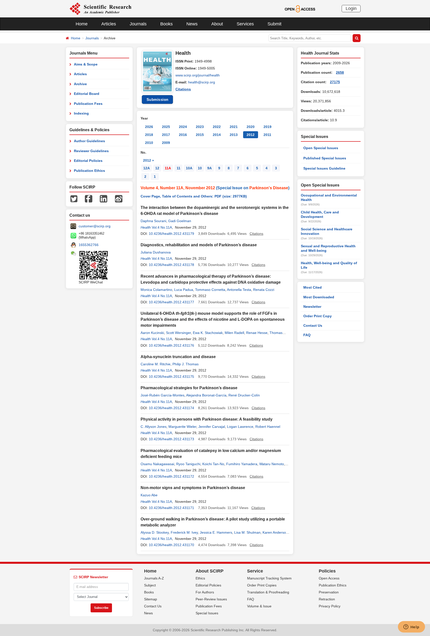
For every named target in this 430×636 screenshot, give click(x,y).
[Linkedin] (103, 198)
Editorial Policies (88, 161)
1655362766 (89, 245)
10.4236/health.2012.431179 (171, 234)
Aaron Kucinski (152, 333)
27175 (335, 82)
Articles (108, 23)
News (192, 23)
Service (255, 571)
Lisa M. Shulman (247, 532)
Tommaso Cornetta (210, 290)
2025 (166, 127)
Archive (80, 84)
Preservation (329, 592)
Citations (183, 89)
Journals (138, 23)
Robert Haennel (267, 427)
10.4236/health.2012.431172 (171, 476)
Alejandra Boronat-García (206, 395)
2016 (183, 135)
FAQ (307, 335)
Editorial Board (86, 94)
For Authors (205, 592)
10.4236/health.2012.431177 (171, 302)
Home (82, 23)
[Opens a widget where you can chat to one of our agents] (411, 627)
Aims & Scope (86, 64)
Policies (327, 571)
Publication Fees (88, 104)
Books (166, 23)
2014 (217, 135)
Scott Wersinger (178, 333)
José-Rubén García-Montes (162, 395)
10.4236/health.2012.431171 (171, 508)
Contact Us (312, 325)
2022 (217, 127)
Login (351, 8)
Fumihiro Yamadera (241, 464)
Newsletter (312, 307)
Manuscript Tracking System (269, 578)
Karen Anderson (275, 532)
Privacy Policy (329, 606)
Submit (274, 23)
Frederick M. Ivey (184, 532)
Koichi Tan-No (213, 464)
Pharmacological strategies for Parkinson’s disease (189, 388)
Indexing (81, 113)
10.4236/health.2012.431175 (171, 377)
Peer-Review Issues (211, 599)
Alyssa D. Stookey (155, 532)
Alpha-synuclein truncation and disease (178, 357)
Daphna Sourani (153, 221)
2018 (149, 135)
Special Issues (207, 613)
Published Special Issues (324, 158)
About (217, 23)
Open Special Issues (320, 148)
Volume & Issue (259, 606)
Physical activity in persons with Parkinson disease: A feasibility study (206, 419)
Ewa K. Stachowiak (208, 333)
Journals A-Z (154, 578)
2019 (267, 127)
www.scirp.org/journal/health (197, 75)
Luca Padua (183, 290)
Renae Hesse (257, 333)
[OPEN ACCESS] (300, 8)
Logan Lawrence (240, 427)
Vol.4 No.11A (162, 227)
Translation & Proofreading (268, 592)
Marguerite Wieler (182, 427)
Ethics (200, 578)
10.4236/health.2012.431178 (171, 265)
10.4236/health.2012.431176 (171, 345)
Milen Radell (234, 333)
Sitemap (150, 599)
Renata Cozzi (263, 290)
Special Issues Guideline (324, 168)
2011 (267, 135)
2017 (166, 135)
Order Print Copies (261, 585)
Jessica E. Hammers (216, 532)
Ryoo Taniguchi (188, 464)
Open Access (329, 578)
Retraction (327, 599)
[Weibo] (118, 198)
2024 (183, 127)
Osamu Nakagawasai (157, 464)
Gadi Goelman (179, 221)
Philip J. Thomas (185, 364)
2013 (234, 135)
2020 (251, 127)
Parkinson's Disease (268, 188)
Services (245, 23)
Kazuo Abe (149, 495)
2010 (149, 143)
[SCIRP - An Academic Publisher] (100, 8)
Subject (150, 585)
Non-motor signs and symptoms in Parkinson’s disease (193, 488)
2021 (234, 127)
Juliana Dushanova (156, 252)
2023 (200, 127)
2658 (340, 72)
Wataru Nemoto (271, 464)
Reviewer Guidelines (91, 151)
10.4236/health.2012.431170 (171, 545)
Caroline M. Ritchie (155, 364)
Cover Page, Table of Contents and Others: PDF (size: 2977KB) (194, 196)
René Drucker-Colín (244, 395)
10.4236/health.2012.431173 (171, 439)
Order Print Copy (317, 316)
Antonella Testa (239, 290)
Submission (157, 99)
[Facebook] (88, 198)
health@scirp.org (201, 82)
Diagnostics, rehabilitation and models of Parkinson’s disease (199, 245)
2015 (200, 135)
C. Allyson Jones (153, 427)
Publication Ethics (89, 171)
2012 (251, 135)
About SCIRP (209, 571)
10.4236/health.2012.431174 (171, 408)
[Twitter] (73, 198)
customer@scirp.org (94, 226)
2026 (149, 127)
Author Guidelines (89, 141)
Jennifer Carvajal (211, 427)
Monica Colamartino (156, 290)
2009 (166, 143)
